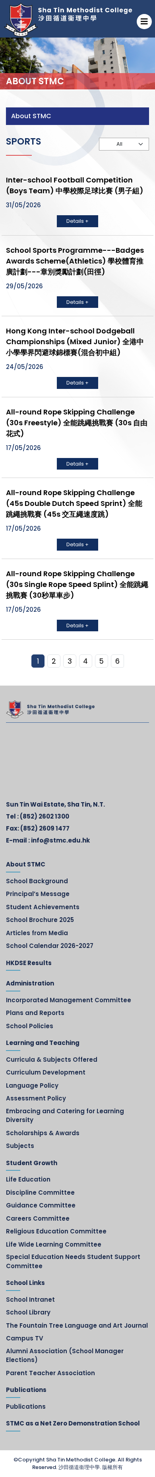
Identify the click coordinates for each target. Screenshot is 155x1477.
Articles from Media (37, 933)
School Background (37, 881)
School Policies (29, 1026)
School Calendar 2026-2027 (49, 946)
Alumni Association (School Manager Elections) (65, 1355)
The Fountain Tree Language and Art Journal (77, 1325)
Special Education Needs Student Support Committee (73, 1261)
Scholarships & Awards (42, 1133)
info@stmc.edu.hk (60, 840)
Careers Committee (38, 1218)
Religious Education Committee (56, 1231)
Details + (77, 221)
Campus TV (24, 1338)
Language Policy (32, 1085)
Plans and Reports (35, 1013)
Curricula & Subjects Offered (51, 1059)
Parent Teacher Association (50, 1373)
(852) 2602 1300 (44, 816)
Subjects (20, 1146)
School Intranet (30, 1299)
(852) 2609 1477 (45, 828)
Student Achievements (42, 907)
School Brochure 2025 (40, 920)
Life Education (28, 1179)
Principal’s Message (38, 894)
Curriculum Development (45, 1072)
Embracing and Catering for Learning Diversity (65, 1115)
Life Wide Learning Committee (53, 1244)
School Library (28, 1312)
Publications (26, 1406)
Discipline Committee (40, 1192)
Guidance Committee (41, 1205)
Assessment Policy (36, 1098)
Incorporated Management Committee (68, 1000)
